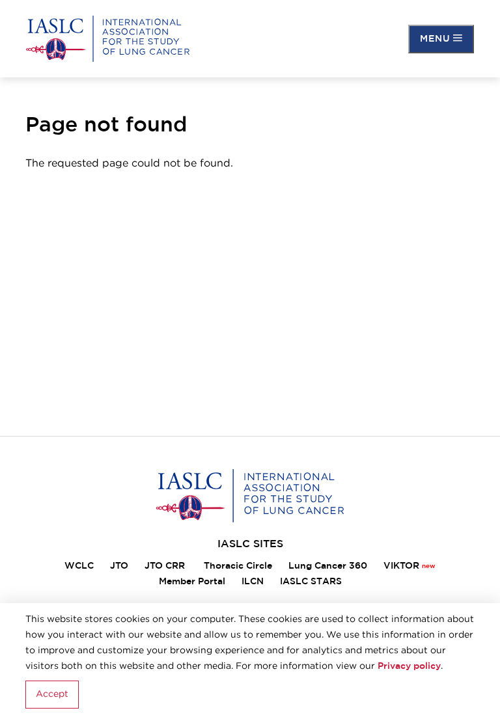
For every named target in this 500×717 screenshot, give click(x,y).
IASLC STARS (311, 581)
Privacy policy (409, 666)
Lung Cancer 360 (327, 566)
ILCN (253, 581)
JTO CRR (166, 566)
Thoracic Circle (238, 566)
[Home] (107, 39)
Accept (52, 694)
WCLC (79, 566)
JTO (119, 566)
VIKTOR (401, 566)
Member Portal (192, 581)
